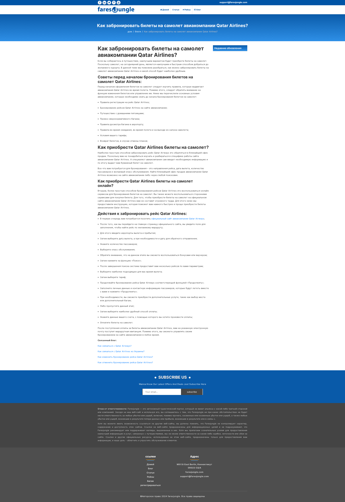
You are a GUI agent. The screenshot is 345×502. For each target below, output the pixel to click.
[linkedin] (104, 3)
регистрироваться (150, 485)
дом (130, 31)
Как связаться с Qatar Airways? (115, 346)
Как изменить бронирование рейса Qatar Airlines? (125, 357)
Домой (165, 9)
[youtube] (118, 3)
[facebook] (100, 3)
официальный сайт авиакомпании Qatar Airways (177, 218)
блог (198, 9)
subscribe (192, 392)
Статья (175, 9)
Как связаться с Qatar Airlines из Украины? (121, 351)
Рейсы (187, 9)
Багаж (150, 481)
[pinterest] (114, 3)
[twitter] (109, 3)
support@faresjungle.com (233, 2)
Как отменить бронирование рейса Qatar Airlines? (125, 362)
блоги (138, 31)
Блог (150, 468)
